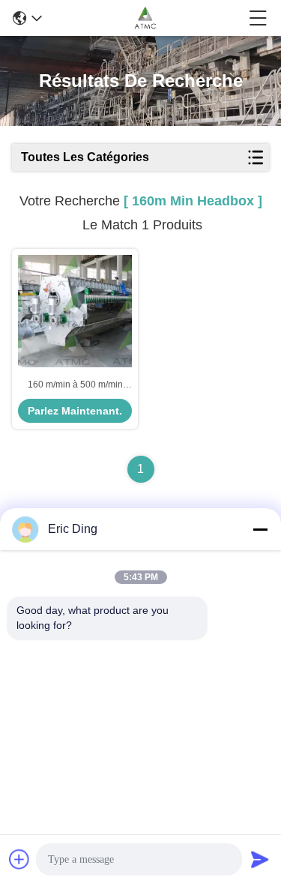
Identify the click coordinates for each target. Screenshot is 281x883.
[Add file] (19, 859)
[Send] (260, 859)
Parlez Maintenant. (75, 411)
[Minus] (260, 529)
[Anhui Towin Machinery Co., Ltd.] (145, 18)
